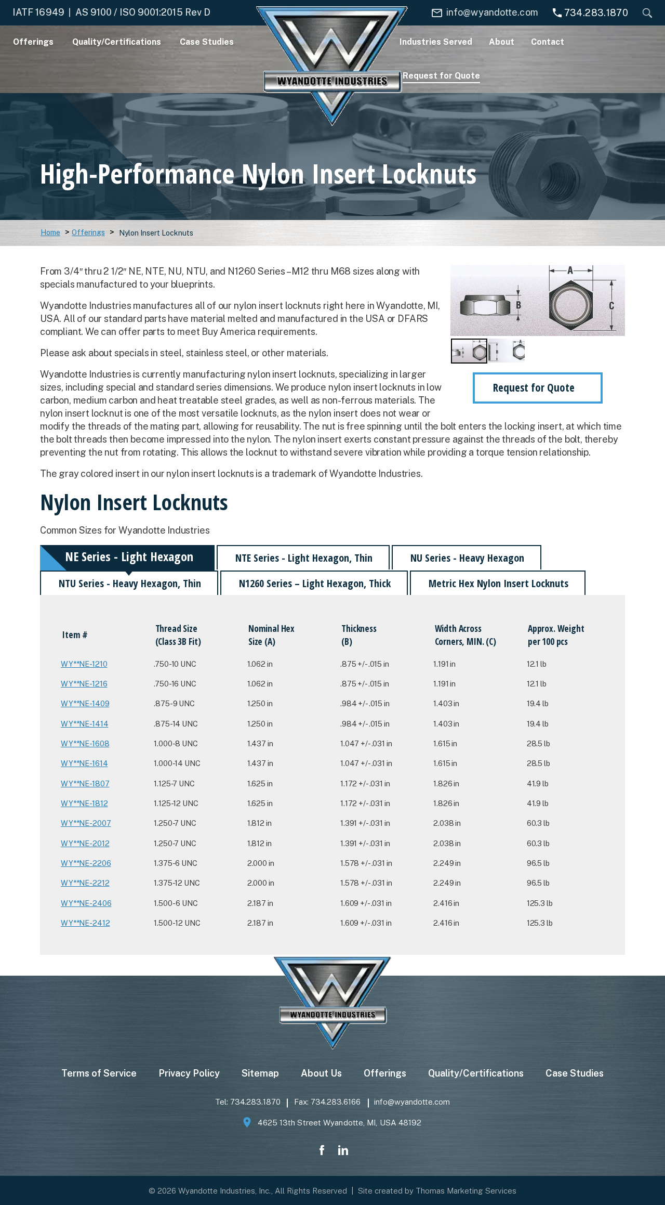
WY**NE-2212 (85, 882)
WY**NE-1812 (84, 803)
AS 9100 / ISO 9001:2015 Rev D (142, 12)
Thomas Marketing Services (466, 1190)
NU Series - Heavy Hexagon (467, 558)
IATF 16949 (38, 12)
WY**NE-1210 (84, 663)
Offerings (88, 232)
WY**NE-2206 (86, 863)
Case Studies (575, 1073)
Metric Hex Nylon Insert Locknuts (498, 583)
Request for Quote (534, 387)
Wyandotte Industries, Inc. (224, 1190)
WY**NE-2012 (85, 843)
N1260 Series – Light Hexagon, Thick (315, 583)
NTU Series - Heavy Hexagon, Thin (130, 583)
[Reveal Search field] (644, 13)
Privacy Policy (189, 1073)
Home (50, 232)
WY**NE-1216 (84, 683)
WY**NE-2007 (86, 823)
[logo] (332, 1004)
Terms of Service (99, 1073)
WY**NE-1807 (85, 783)
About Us (321, 1073)
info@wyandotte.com (412, 1101)
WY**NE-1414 (84, 723)
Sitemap (260, 1073)
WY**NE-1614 (84, 763)
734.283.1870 (255, 1101)
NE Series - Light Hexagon (129, 556)
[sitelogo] (332, 66)
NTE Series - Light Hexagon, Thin (304, 558)
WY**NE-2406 (86, 903)
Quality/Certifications (476, 1073)
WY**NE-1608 (85, 743)
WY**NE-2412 (85, 922)
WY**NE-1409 (85, 703)
